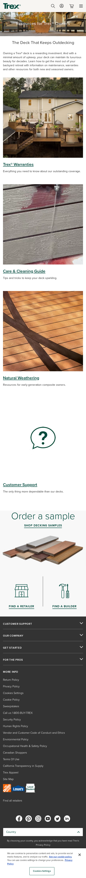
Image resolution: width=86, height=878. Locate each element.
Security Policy (12, 719)
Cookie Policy (11, 700)
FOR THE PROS (13, 660)
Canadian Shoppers (15, 753)
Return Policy (11, 680)
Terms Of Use (11, 759)
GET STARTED (12, 648)
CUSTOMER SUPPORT (17, 624)
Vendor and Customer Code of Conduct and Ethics (34, 733)
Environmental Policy (15, 739)
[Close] (79, 854)
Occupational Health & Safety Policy (25, 746)
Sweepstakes (11, 706)
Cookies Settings (42, 871)
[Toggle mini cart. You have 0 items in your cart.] (72, 6)
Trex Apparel (10, 772)
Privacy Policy (11, 686)
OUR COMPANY (13, 636)
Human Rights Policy (15, 726)
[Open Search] (53, 6)
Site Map (8, 779)
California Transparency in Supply (23, 766)
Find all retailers (12, 801)
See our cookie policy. (60, 857)
